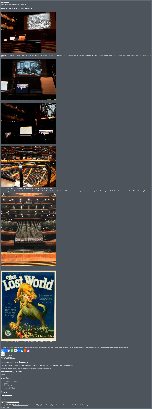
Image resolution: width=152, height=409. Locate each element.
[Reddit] (25, 350)
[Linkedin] (21, 350)
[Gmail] (15, 350)
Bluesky (6, 383)
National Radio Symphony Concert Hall (119, 55)
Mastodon (6, 384)
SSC (6, 355)
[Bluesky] (5, 350)
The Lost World (69, 55)
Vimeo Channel (8, 386)
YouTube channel (8, 387)
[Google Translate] (2, 350)
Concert (15, 355)
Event (19, 355)
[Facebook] (18, 350)
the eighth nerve (5, 2)
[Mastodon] (8, 350)
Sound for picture (31, 355)
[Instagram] (28, 350)
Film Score (24, 355)
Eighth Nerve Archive (9, 388)
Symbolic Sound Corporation (20, 405)
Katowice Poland (135, 55)
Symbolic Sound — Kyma (10, 381)
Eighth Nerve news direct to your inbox (10, 374)
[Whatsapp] (12, 350)
